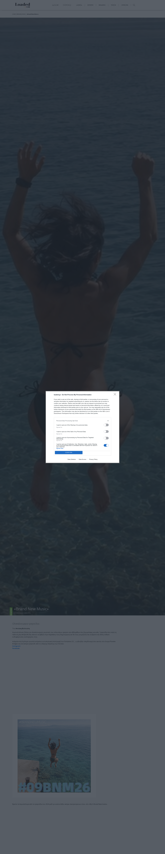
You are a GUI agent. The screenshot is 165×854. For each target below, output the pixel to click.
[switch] (106, 425)
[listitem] (82, 421)
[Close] (115, 395)
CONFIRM (68, 452)
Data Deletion (72, 459)
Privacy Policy (93, 459)
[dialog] (82, 427)
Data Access (82, 459)
